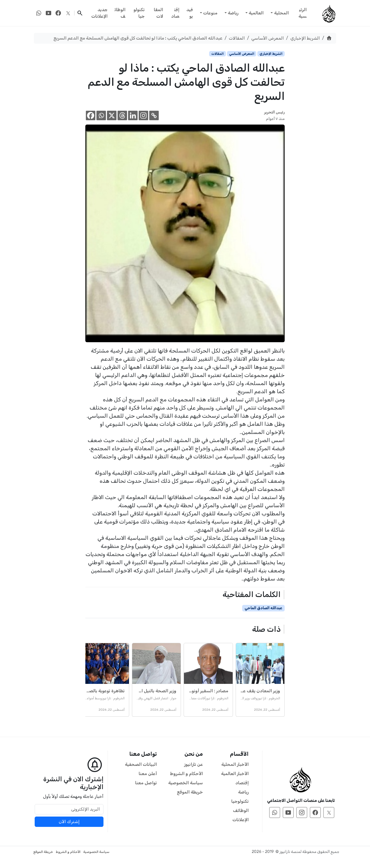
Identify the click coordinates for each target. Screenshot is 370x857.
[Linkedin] (133, 115)
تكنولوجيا (139, 13)
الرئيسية (302, 13)
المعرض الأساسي (267, 38)
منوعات (210, 12)
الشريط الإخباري (305, 38)
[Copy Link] (154, 115)
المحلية (281, 12)
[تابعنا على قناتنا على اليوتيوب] (48, 13)
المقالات (158, 13)
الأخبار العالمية (235, 773)
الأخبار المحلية (235, 764)
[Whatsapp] (101, 115)
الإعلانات (240, 819)
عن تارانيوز (193, 764)
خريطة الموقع (190, 792)
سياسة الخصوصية (185, 782)
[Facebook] (90, 115)
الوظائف (120, 13)
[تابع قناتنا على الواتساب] (39, 13)
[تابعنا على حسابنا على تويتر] (68, 13)
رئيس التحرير (274, 112)
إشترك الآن (69, 821)
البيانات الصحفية (141, 764)
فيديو (189, 13)
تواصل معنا (146, 782)
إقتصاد (175, 13)
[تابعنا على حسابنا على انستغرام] (301, 812)
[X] (111, 115)
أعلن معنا (148, 773)
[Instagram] (143, 115)
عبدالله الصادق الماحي (263, 608)
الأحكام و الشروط (186, 773)
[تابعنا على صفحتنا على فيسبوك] (58, 13)
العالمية (256, 12)
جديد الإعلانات (99, 13)
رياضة (233, 12)
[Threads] (122, 115)
